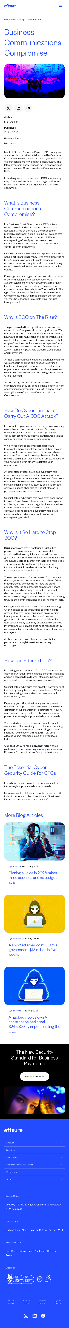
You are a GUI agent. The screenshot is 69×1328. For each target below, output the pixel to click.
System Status (58, 1302)
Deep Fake (21, 501)
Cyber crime (34, 19)
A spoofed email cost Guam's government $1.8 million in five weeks (32, 950)
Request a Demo (35, 1076)
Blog (21, 19)
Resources (10, 19)
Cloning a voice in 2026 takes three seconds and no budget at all (32, 877)
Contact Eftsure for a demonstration (27, 745)
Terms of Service (42, 1302)
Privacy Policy (26, 1302)
